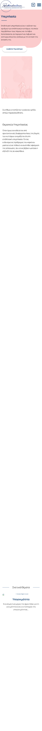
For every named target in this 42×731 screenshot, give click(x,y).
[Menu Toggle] (39, 5)
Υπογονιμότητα (21, 599)
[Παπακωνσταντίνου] (12, 6)
